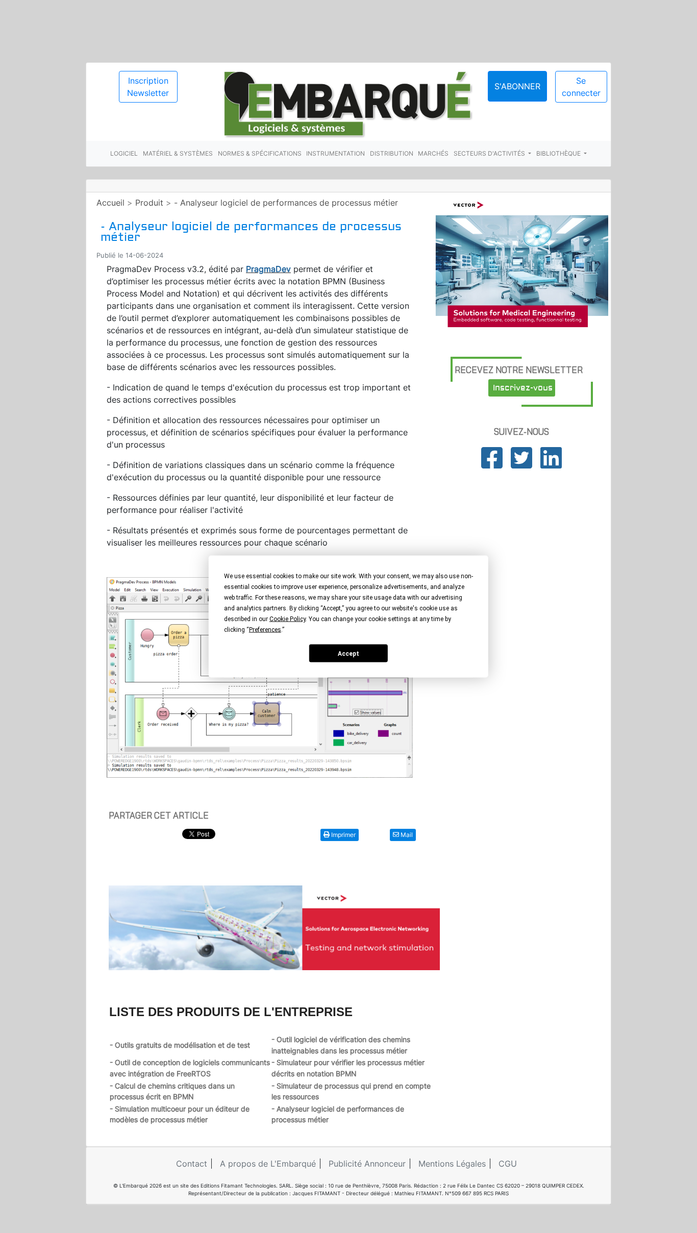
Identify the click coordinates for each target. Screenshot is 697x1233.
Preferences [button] (265, 629)
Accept (348, 653)
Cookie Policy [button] (287, 619)
